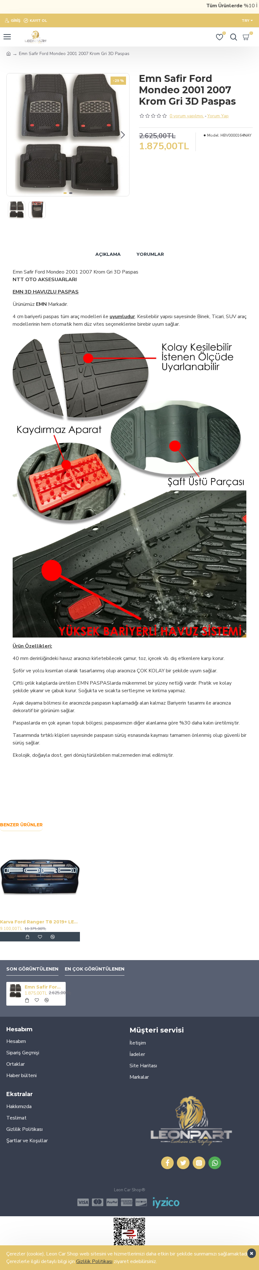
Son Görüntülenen (32, 969)
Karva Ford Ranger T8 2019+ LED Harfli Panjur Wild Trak (40, 922)
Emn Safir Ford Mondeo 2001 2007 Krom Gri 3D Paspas (44, 987)
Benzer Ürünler (21, 825)
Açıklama (108, 254)
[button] (13, 134)
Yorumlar (150, 254)
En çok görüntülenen (94, 969)
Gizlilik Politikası (94, 1261)
